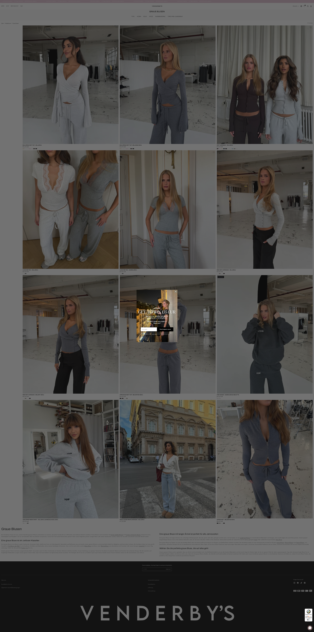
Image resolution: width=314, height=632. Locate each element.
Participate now (165, 329)
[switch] (308, 620)
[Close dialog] (176, 291)
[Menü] (311, 610)
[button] (309, 627)
